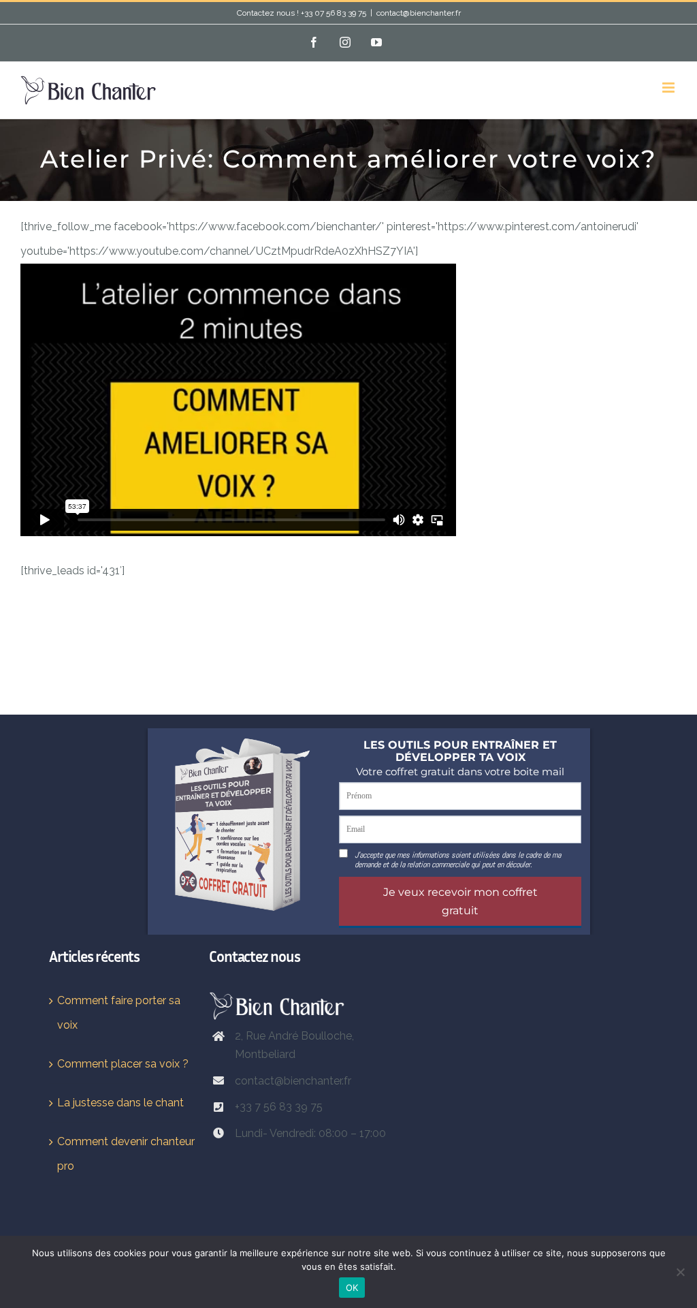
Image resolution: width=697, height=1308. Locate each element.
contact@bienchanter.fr (418, 13)
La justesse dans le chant (120, 1102)
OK (352, 1287)
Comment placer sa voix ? (123, 1063)
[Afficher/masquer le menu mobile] (669, 87)
